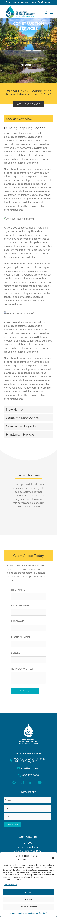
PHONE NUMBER (20, 637)
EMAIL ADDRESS (21, 605)
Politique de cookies (16, 913)
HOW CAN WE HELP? (23, 668)
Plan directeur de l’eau (28, 850)
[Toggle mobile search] (46, 12)
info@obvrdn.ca (29, 2)
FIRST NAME (18, 589)
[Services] (28, 34)
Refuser (28, 899)
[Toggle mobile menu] (51, 12)
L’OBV (28, 843)
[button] (53, 857)
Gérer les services (10, 885)
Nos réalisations (29, 847)
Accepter (28, 892)
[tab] (28, 118)
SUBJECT (16, 653)
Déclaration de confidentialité (36, 913)
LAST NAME (17, 621)
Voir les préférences (28, 907)
